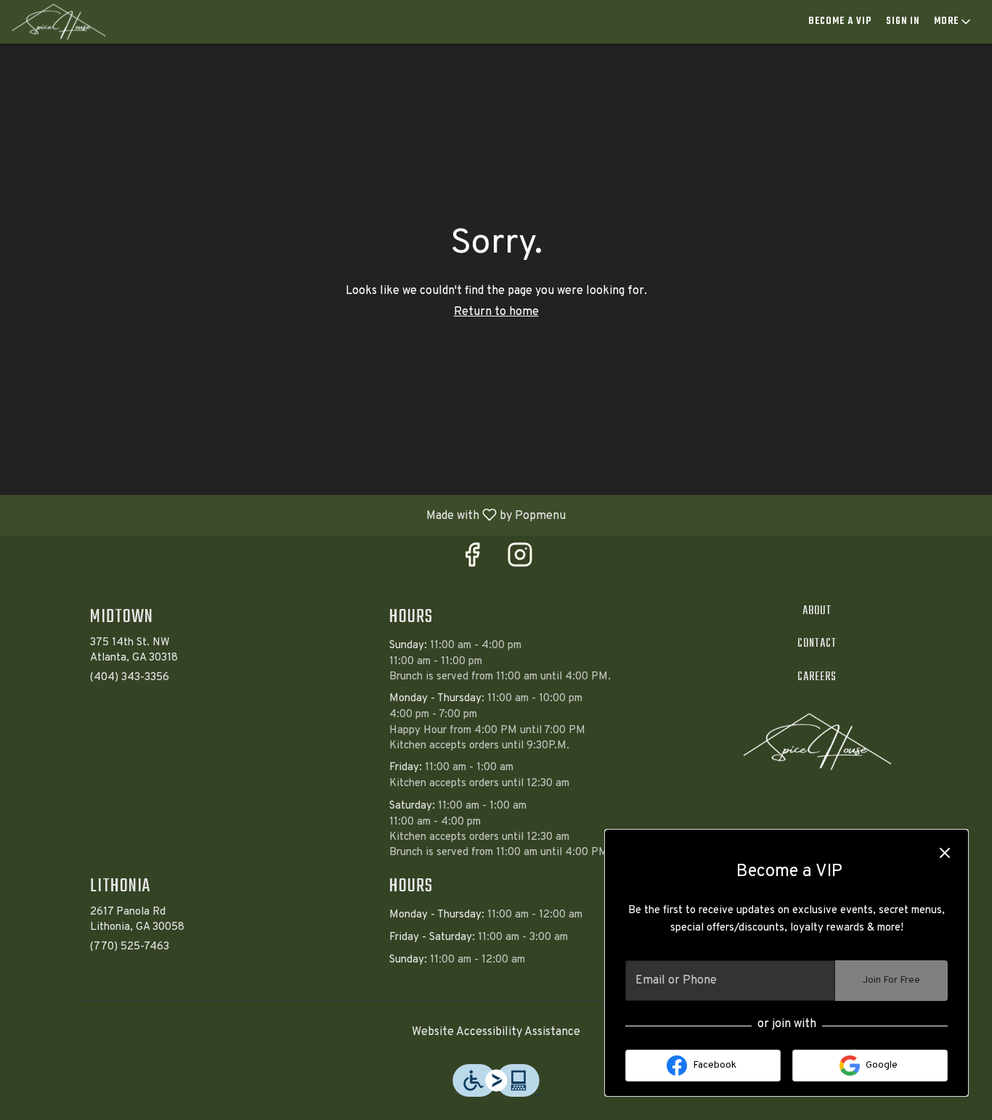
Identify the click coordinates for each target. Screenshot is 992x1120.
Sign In (902, 21)
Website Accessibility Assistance (496, 1032)
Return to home (496, 312)
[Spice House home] (77, 22)
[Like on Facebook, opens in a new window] (472, 560)
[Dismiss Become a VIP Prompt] (944, 852)
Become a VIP (839, 21)
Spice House (817, 741)
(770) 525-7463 (129, 947)
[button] (953, 21)
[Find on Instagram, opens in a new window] (520, 560)
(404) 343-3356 (129, 677)
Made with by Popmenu (288, 514)
